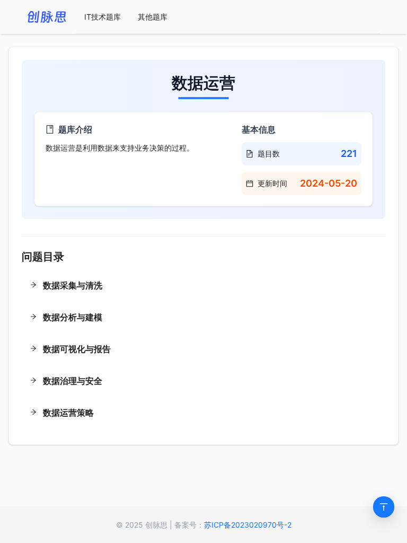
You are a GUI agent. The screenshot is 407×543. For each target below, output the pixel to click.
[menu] (228, 17)
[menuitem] (102, 17)
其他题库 (152, 16)
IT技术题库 (102, 16)
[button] (203, 286)
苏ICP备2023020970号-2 (247, 524)
